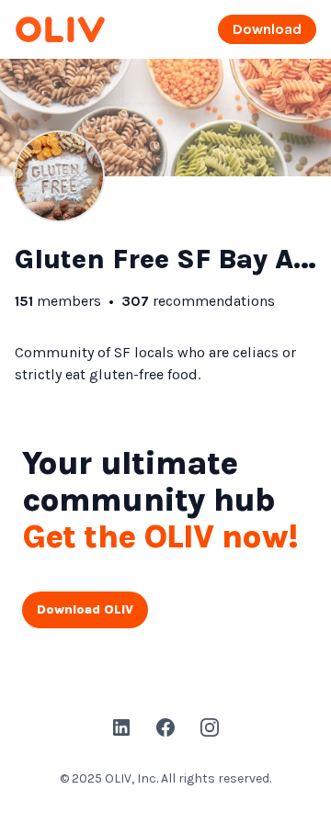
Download (267, 29)
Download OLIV (85, 609)
